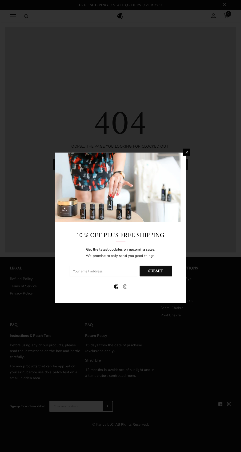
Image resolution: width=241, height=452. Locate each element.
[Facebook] (116, 287)
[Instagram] (125, 287)
